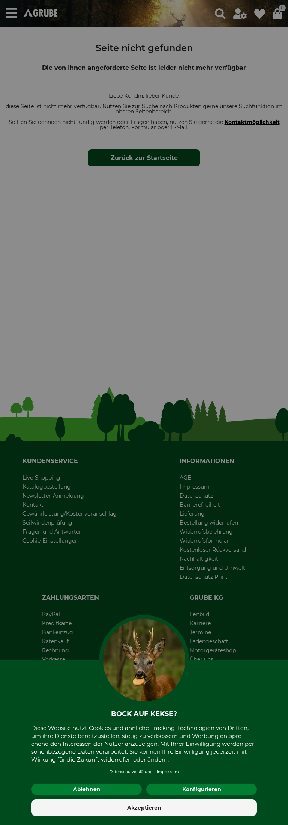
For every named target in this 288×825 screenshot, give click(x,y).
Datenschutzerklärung (131, 771)
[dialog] (144, 412)
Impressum (168, 771)
